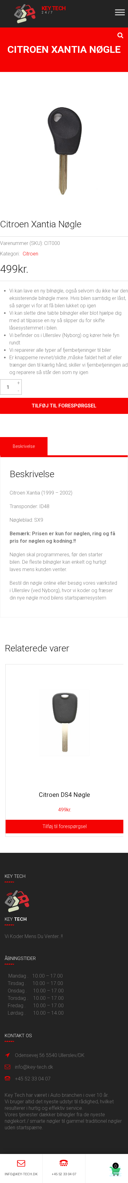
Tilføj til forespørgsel (64, 406)
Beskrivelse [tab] (24, 446)
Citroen (30, 254)
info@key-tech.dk (34, 1067)
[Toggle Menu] (120, 12)
